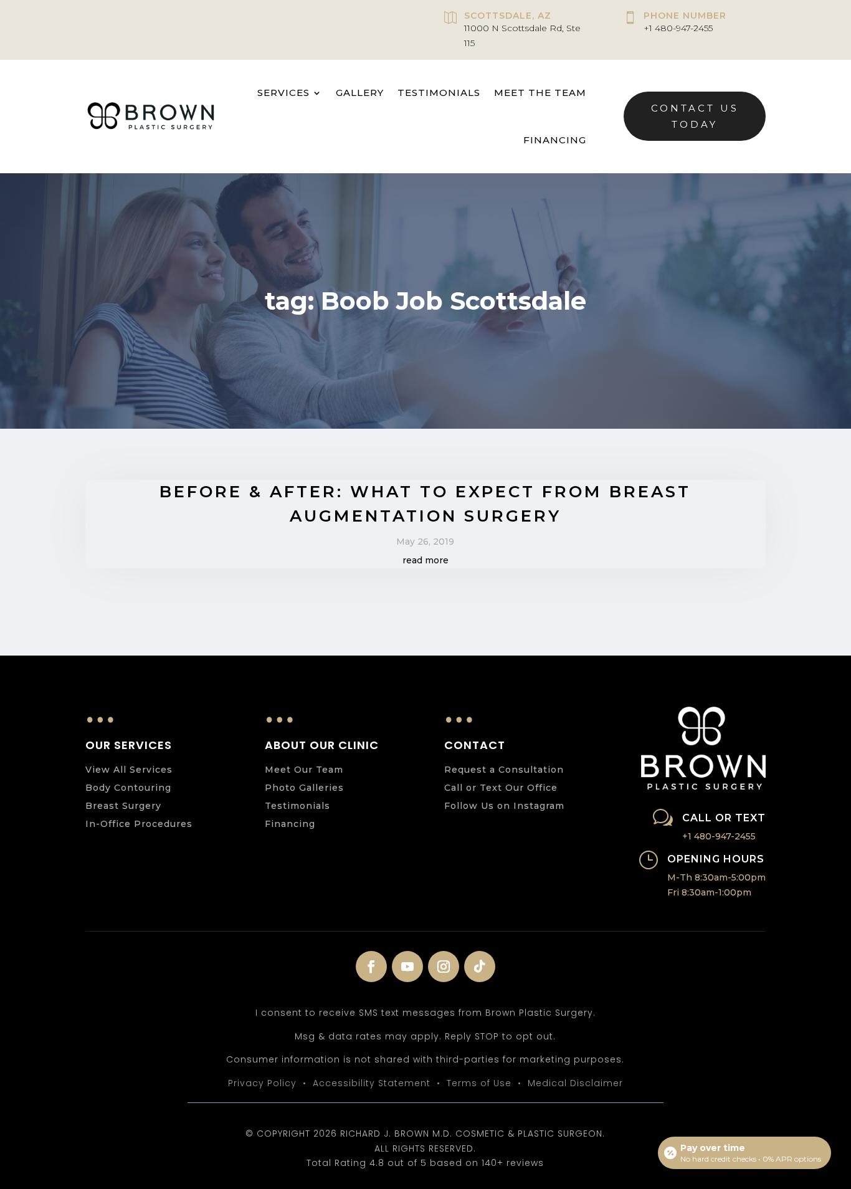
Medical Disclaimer (575, 1083)
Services (283, 92)
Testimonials (438, 92)
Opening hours (715, 859)
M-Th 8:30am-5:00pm (716, 877)
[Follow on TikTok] (479, 966)
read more (425, 560)
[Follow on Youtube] (407, 966)
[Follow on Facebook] (371, 966)
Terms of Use (479, 1083)
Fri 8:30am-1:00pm (709, 892)
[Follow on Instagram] (443, 966)
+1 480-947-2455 (678, 28)
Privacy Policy (262, 1083)
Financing (554, 140)
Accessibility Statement (371, 1083)
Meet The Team (540, 92)
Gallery (360, 92)
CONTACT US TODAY (695, 116)
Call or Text (724, 818)
